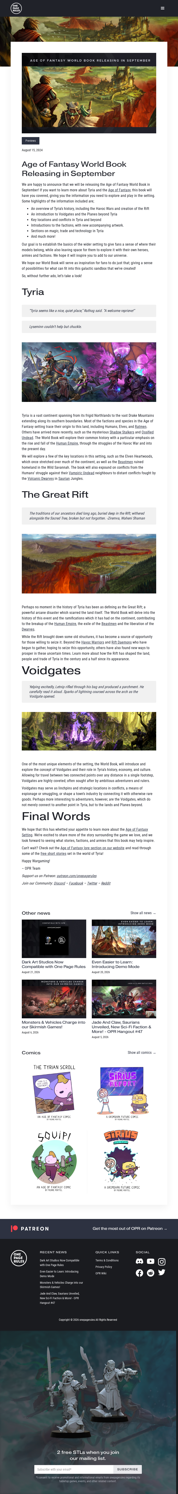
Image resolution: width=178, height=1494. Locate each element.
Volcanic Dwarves (41, 478)
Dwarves (28, 629)
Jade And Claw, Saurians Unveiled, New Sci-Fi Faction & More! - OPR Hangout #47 (59, 1298)
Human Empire (67, 443)
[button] (162, 8)
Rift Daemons (121, 642)
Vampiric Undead (81, 473)
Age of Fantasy (119, 190)
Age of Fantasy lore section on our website (92, 848)
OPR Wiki (100, 1273)
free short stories (53, 853)
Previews (30, 140)
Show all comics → (142, 1052)
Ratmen (140, 426)
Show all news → (143, 913)
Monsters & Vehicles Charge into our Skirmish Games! (61, 1285)
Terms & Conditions (107, 1260)
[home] (16, 8)
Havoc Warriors (92, 642)
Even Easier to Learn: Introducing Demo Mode (59, 1274)
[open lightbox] (89, 93)
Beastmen (125, 462)
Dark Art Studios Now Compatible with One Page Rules (59, 1263)
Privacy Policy (103, 1267)
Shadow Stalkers (122, 432)
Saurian (64, 478)
